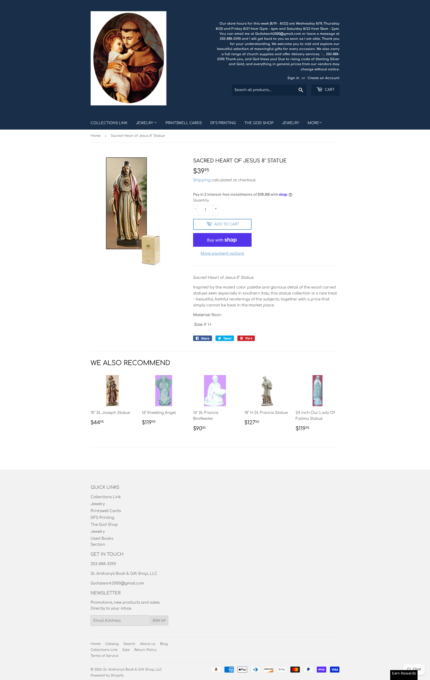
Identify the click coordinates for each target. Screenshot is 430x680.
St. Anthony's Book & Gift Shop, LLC (132, 669)
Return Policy (145, 650)
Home (96, 136)
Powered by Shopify (107, 675)
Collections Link (109, 123)
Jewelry (145, 123)
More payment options (222, 253)
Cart (329, 90)
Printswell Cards (183, 123)
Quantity (201, 200)
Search (129, 644)
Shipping (202, 180)
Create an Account (323, 78)
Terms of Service (104, 656)
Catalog (112, 644)
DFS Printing (223, 123)
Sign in (293, 78)
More (313, 123)
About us (147, 644)
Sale (126, 650)
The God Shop (258, 123)
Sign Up (159, 620)
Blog (164, 644)
